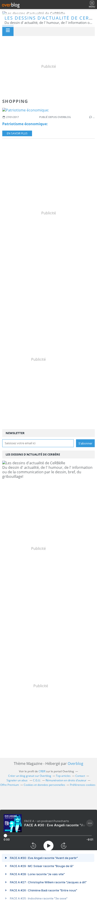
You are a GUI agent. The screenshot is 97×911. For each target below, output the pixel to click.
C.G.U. (37, 780)
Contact (80, 776)
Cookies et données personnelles (44, 785)
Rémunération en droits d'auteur (66, 780)
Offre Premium (9, 785)
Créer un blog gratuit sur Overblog (29, 776)
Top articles (63, 776)
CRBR (42, 771)
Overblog (75, 763)
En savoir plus (17, 133)
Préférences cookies (82, 785)
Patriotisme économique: (25, 123)
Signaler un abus (17, 780)
